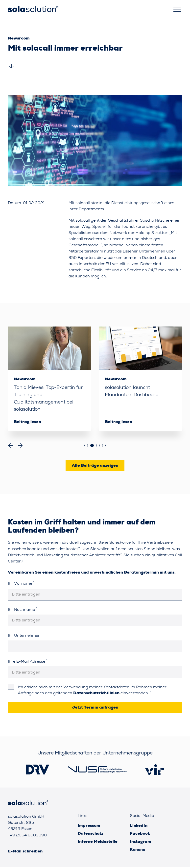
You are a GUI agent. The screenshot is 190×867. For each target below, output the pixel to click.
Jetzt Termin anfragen (95, 707)
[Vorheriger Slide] (10, 445)
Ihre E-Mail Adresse (27, 661)
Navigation (177, 9)
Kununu (137, 849)
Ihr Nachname (22, 609)
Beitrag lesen (27, 421)
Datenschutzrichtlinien (96, 692)
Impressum (89, 825)
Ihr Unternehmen (24, 635)
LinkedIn (138, 825)
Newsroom (19, 38)
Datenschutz (90, 833)
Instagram (140, 841)
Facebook (140, 833)
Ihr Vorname (21, 583)
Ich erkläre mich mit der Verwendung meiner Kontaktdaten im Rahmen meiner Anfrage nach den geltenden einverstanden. (92, 689)
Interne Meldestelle (98, 841)
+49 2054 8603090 (27, 835)
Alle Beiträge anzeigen (95, 465)
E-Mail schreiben (25, 851)
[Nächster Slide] (20, 445)
